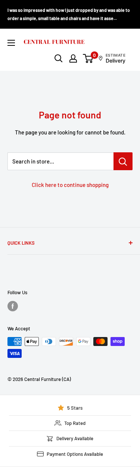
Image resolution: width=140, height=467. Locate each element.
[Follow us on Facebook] (12, 306)
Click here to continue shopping (70, 184)
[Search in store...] (123, 161)
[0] (88, 58)
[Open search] (59, 58)
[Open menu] (11, 43)
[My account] (73, 58)
